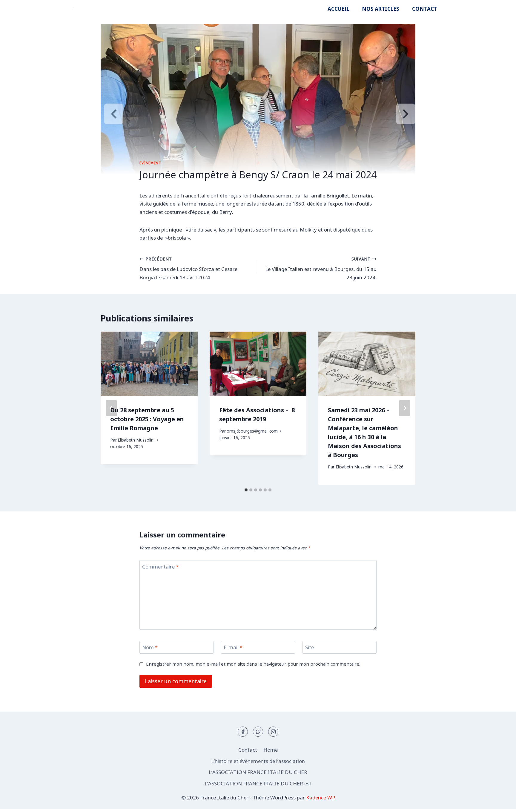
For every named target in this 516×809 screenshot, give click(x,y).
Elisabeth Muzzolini (136, 440)
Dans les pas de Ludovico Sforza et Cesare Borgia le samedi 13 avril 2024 (188, 268)
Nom (150, 647)
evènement (150, 162)
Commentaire (160, 566)
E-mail (233, 647)
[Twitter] (258, 732)
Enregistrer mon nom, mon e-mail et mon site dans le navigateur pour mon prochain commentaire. (253, 664)
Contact (424, 8)
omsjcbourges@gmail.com (252, 431)
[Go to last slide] (111, 408)
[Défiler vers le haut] (501, 800)
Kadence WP (320, 797)
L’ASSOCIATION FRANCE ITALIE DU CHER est (258, 783)
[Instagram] (273, 732)
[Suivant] (404, 408)
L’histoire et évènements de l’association (258, 761)
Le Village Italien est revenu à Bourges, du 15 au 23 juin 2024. (321, 268)
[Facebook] (243, 732)
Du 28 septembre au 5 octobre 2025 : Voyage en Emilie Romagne (147, 419)
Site (309, 647)
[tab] (246, 489)
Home (270, 749)
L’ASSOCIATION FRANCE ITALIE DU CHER (258, 772)
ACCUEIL (338, 8)
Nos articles (380, 8)
